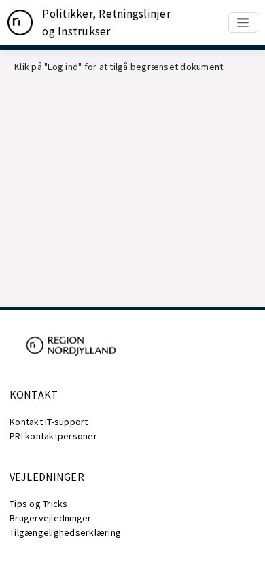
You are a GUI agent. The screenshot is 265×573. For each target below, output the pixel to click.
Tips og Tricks (39, 504)
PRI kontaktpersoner (53, 436)
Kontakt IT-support (49, 421)
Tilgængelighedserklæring (65, 532)
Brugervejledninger (51, 518)
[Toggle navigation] (243, 22)
